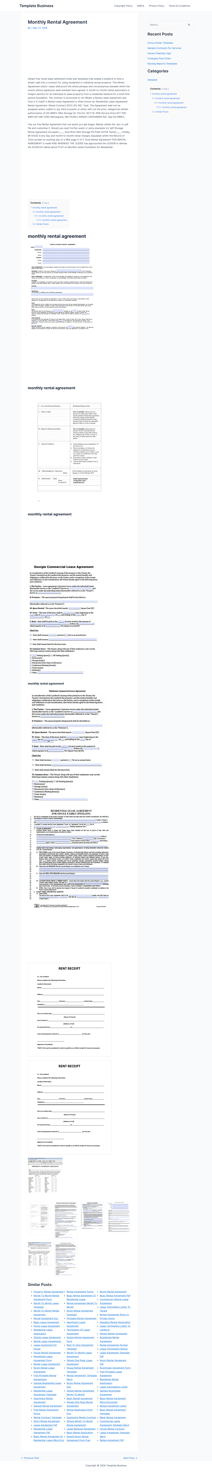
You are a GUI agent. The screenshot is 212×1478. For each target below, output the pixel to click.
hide (45, 203)
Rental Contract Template (48, 1417)
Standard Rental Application (115, 1322)
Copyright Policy (123, 5)
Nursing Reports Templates (162, 63)
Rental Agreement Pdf (112, 1440)
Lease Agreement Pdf (45, 1425)
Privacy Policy (156, 5)
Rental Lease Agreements (47, 1341)
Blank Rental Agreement (113, 1417)
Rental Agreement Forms (80, 1291)
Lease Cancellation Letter (114, 1386)
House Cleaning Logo (159, 53)
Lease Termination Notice (114, 1348)
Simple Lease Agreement (47, 1337)
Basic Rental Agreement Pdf (115, 1295)
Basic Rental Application (80, 1432)
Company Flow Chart (159, 58)
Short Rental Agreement (47, 1421)
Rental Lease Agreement (47, 1364)
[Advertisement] (52, 54)
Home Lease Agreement (47, 1326)
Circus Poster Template (160, 42)
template (152, 79)
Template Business (36, 5)
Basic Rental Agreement (80, 1398)
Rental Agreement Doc (46, 1318)
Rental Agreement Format (114, 1345)
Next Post (130, 1458)
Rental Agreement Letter (113, 1405)
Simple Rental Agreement (113, 1333)
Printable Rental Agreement (81, 1318)
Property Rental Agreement (48, 1291)
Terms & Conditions (179, 5)
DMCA (140, 5)
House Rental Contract (112, 1428)
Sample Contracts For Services (164, 48)
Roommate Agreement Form (115, 1367)
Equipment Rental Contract (81, 1417)
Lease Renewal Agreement (81, 1428)
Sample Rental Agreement (48, 1405)
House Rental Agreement (47, 1352)
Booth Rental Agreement (113, 1291)
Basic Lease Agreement (46, 1322)
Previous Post (30, 1458)
